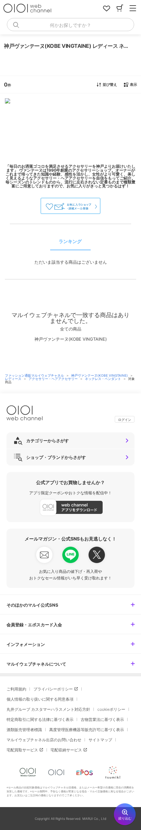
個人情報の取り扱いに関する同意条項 (40, 699)
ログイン (124, 420)
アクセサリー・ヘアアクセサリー (54, 379)
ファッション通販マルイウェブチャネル (35, 375)
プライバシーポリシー (53, 689)
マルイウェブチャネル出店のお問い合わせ (44, 739)
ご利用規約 (16, 689)
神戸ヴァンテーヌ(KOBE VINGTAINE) (100, 375)
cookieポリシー (111, 709)
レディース (13, 379)
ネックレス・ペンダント (103, 379)
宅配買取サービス (22, 749)
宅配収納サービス (66, 749)
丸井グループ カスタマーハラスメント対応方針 (48, 709)
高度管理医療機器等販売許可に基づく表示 (86, 729)
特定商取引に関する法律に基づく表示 (40, 719)
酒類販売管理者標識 (24, 729)
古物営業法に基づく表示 (102, 719)
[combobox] (70, 24)
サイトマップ (100, 739)
